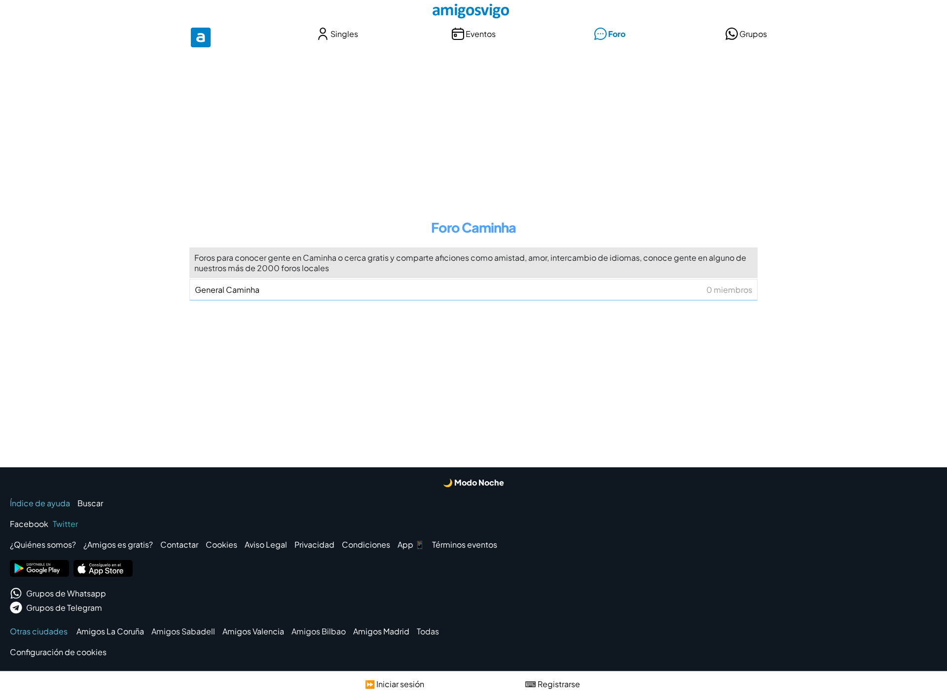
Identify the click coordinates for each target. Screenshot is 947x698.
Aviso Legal (266, 544)
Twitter (65, 524)
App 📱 (411, 544)
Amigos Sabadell (183, 631)
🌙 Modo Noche (473, 482)
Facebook (29, 524)
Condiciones (366, 544)
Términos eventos (464, 544)
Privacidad (314, 544)
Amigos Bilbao (318, 631)
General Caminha (473, 289)
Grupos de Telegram (64, 607)
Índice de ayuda (40, 503)
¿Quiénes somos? (43, 544)
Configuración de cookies (58, 652)
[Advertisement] (473, 127)
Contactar (179, 544)
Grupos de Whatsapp (66, 593)
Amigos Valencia (253, 631)
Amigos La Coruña (110, 631)
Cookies (221, 544)
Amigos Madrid (381, 631)
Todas (428, 631)
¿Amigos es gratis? (118, 544)
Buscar (90, 503)
